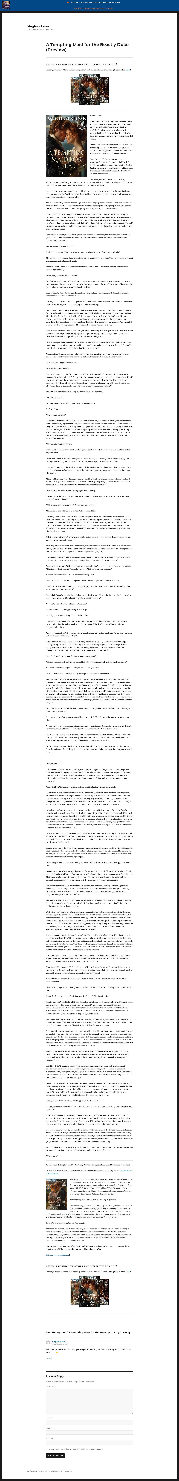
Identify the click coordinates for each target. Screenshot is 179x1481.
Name (49, 1418)
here (128, 70)
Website (49, 1438)
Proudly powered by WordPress (61, 1471)
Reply (49, 1358)
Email (49, 1428)
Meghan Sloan (38, 26)
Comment (50, 1387)
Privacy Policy (44, 1471)
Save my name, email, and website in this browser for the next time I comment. (76, 1449)
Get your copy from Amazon (57, 1255)
